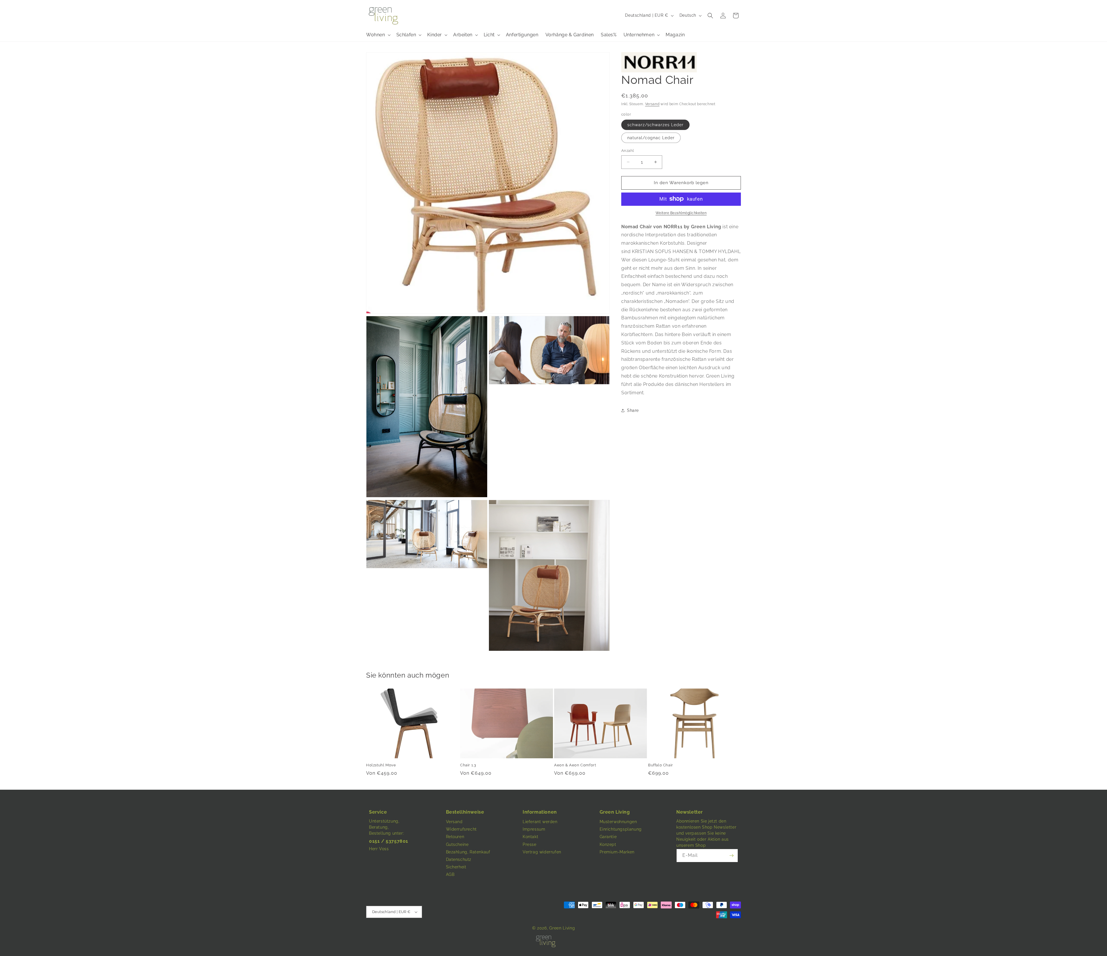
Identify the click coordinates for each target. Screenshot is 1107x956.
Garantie (608, 836)
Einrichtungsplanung (621, 829)
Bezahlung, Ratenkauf (468, 852)
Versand (652, 104)
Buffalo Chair (660, 765)
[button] (710, 15)
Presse (529, 844)
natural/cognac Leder (651, 137)
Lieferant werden (540, 821)
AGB (450, 874)
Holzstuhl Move (381, 765)
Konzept (608, 844)
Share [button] (633, 410)
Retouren (455, 836)
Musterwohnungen (618, 821)
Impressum (534, 829)
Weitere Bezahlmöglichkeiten (681, 213)
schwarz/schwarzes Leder (655, 124)
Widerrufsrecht (461, 829)
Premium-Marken (617, 852)
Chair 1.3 (468, 765)
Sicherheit (456, 867)
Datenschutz (459, 859)
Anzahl (627, 150)
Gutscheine (457, 844)
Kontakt (530, 836)
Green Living (562, 928)
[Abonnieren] (731, 855)
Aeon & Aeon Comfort (575, 765)
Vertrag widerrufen (542, 852)
